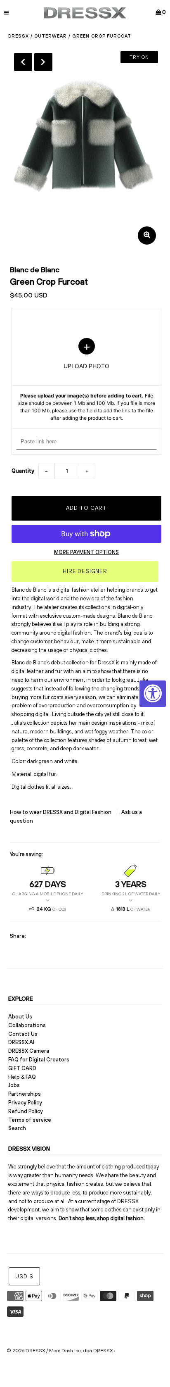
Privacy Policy (25, 1102)
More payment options (86, 552)
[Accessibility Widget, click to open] (152, 693)
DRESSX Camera (28, 1051)
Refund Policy (25, 1111)
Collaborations (27, 1025)
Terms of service (29, 1120)
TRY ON (139, 57)
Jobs (14, 1085)
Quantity (23, 471)
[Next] (43, 62)
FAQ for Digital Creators (38, 1059)
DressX (18, 35)
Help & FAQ (22, 1077)
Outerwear (50, 35)
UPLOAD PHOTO (86, 380)
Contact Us (23, 1034)
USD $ (24, 1276)
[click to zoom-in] (147, 235)
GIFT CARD (22, 1068)
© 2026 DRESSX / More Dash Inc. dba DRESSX (60, 1351)
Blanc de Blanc (34, 269)
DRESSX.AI (21, 1042)
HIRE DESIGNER (85, 571)
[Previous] (23, 62)
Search (17, 1128)
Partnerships (24, 1094)
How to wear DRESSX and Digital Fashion (61, 812)
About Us (20, 1016)
